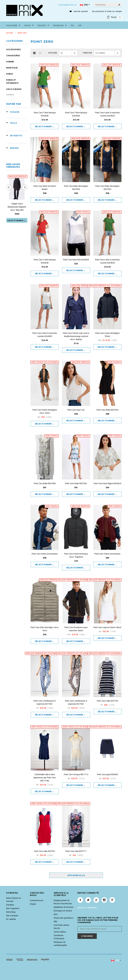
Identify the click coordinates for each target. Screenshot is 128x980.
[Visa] (9, 960)
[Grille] (34, 53)
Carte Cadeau (60, 932)
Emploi (33, 904)
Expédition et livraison (64, 907)
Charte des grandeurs (63, 918)
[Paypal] (45, 960)
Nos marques (12, 916)
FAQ (55, 921)
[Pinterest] (112, 900)
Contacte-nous (36, 900)
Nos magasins (12, 908)
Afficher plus (76, 875)
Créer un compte (114, 11)
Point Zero (22, 33)
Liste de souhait (80, 11)
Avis (56, 914)
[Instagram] (104, 900)
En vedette (11, 919)
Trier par (87, 53)
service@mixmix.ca (67, 5)
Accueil (9, 33)
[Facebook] (80, 900)
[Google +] (96, 900)
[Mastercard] (32, 960)
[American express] (20, 960)
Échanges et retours (63, 911)
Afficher (52, 53)
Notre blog (10, 912)
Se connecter (98, 11)
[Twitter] (88, 900)
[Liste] (40, 53)
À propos (10, 905)
